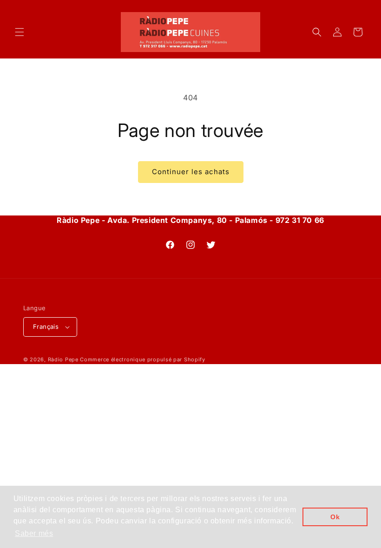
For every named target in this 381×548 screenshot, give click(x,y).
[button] (19, 32)
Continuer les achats (191, 171)
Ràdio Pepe (63, 359)
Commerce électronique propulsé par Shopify (142, 359)
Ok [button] (335, 517)
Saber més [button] (34, 533)
